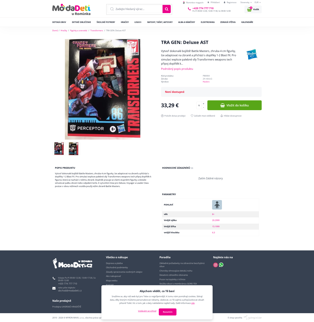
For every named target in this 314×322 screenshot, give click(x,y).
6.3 (213, 232)
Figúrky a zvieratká (78, 30)
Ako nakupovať (113, 276)
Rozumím (167, 311)
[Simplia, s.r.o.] (253, 317)
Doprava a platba (114, 263)
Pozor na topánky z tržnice (172, 279)
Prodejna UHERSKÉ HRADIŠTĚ (66, 306)
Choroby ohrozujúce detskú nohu (176, 270)
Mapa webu (111, 280)
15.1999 (215, 226)
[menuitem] (193, 2)
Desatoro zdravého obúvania (173, 274)
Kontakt (110, 284)
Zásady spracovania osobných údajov (124, 271)
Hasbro (206, 81)
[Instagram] (215, 265)
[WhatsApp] (221, 265)
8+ (213, 214)
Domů (55, 30)
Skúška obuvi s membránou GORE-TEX (178, 283)
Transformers (96, 30)
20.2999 (215, 220)
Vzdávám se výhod (147, 310)
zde (193, 303)
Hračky (64, 30)
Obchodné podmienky (117, 267)
